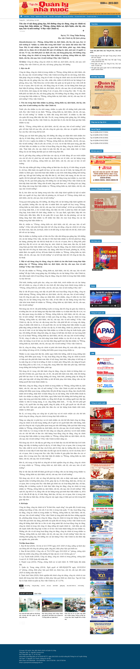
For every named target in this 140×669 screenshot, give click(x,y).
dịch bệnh (55, 585)
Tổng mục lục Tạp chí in (98, 122)
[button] (118, 16)
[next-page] (23, 623)
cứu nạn (49, 585)
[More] (83, 31)
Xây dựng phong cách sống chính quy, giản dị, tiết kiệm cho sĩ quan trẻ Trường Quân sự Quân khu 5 (52, 615)
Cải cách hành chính (80, 16)
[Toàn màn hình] (118, 306)
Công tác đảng (35, 585)
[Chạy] (92, 306)
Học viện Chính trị (71, 585)
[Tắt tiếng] (115, 306)
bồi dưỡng (27, 585)
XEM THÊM (37, 593)
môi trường (81, 585)
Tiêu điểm (94, 24)
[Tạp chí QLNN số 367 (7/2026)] (105, 97)
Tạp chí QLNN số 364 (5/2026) (99, 140)
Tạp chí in (95, 107)
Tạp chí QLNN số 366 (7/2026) (99, 135)
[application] (105, 299)
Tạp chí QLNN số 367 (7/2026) (103, 111)
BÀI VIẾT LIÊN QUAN (26, 593)
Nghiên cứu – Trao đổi (41, 16)
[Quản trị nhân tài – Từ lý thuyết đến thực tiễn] (105, 261)
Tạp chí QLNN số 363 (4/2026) (99, 143)
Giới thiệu (26, 16)
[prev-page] (20, 623)
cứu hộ (43, 585)
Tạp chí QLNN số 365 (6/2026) (99, 138)
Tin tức (32, 16)
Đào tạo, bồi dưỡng (68, 16)
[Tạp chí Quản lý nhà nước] (70, 7)
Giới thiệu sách (96, 241)
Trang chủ (22, 20)
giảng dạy (62, 585)
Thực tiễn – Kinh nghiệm (55, 16)
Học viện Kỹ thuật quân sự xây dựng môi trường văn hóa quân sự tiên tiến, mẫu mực (29, 615)
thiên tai (22, 588)
